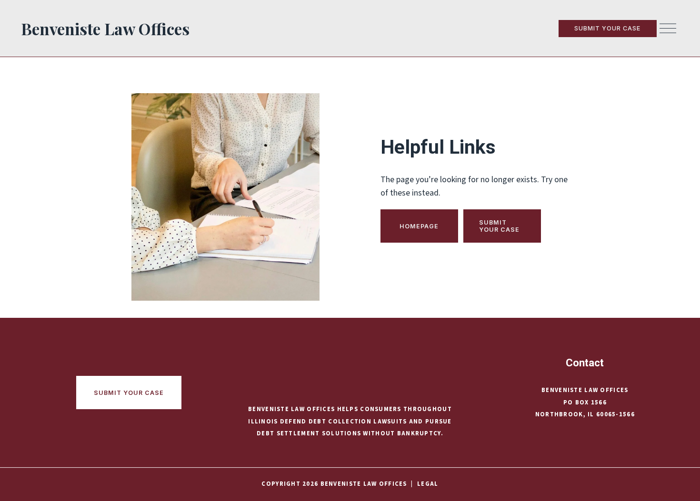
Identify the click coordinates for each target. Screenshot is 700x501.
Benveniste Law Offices (105, 28)
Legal (427, 484)
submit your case (607, 28)
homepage (419, 226)
